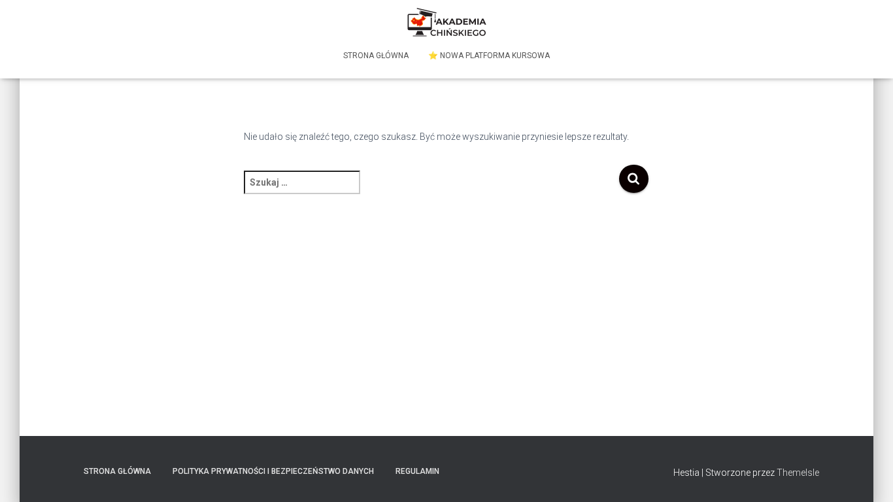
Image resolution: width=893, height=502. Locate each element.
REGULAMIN (417, 471)
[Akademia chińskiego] (446, 23)
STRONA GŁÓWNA (376, 55)
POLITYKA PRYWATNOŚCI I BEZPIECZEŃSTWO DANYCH (273, 471)
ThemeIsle (798, 472)
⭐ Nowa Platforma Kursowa (489, 55)
